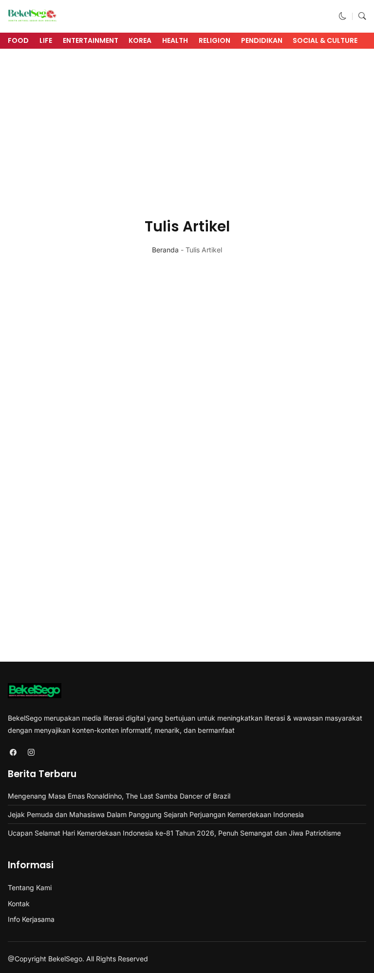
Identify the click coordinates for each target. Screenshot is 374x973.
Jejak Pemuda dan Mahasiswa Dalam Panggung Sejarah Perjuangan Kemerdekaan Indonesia (156, 814)
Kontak (19, 903)
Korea (140, 40)
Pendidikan (261, 40)
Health (175, 40)
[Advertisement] (187, 127)
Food (18, 40)
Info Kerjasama (31, 919)
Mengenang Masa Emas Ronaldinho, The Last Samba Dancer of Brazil (119, 796)
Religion (214, 40)
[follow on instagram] (31, 752)
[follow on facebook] (13, 752)
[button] (343, 16)
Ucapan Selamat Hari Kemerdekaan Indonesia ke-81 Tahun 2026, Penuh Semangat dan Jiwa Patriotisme (174, 833)
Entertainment (90, 40)
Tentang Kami (30, 887)
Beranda (165, 250)
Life (45, 40)
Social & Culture (325, 40)
